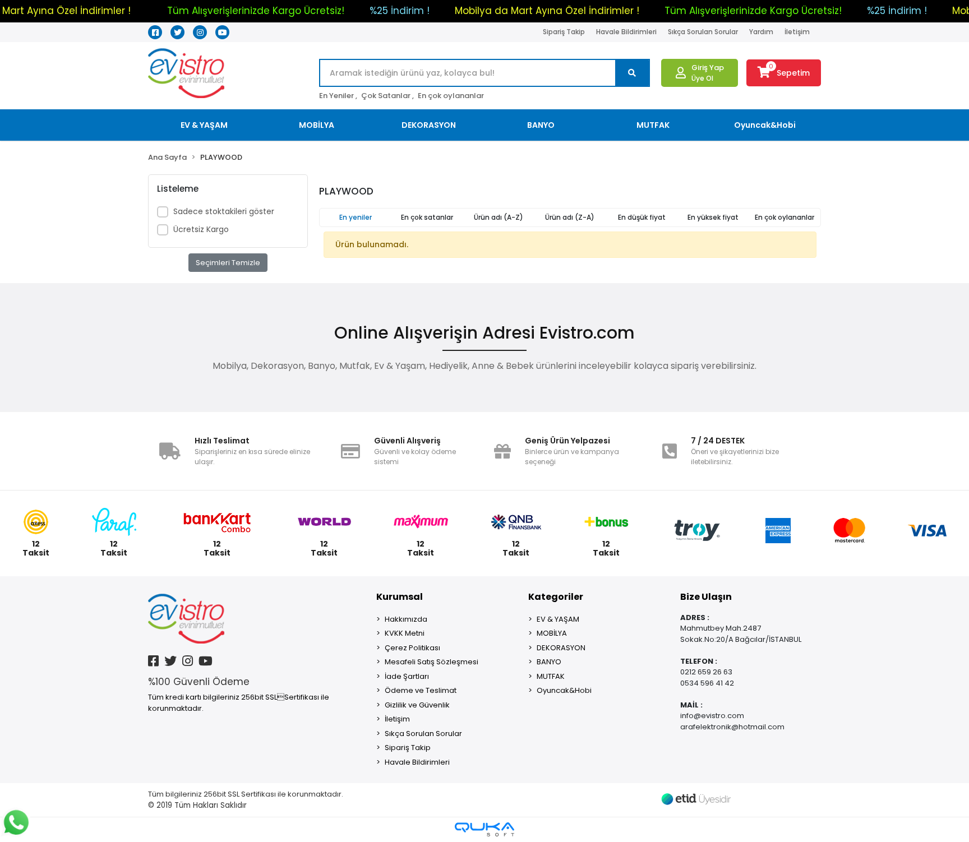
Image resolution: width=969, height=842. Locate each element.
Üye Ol (702, 78)
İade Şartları (407, 676)
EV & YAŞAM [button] (204, 125)
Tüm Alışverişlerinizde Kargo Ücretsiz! (255, 10)
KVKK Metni (404, 633)
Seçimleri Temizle (228, 262)
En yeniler (355, 217)
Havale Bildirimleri (626, 31)
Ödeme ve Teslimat (420, 690)
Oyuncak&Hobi (564, 690)
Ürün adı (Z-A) (569, 217)
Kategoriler (555, 596)
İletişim (797, 31)
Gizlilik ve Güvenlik (417, 705)
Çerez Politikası (412, 647)
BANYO (549, 661)
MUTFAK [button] (653, 125)
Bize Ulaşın (706, 596)
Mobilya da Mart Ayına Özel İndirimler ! (547, 10)
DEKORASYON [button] (429, 125)
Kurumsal (399, 596)
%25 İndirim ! (400, 10)
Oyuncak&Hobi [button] (765, 125)
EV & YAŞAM (558, 619)
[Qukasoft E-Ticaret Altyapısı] (484, 829)
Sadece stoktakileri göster (223, 211)
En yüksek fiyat (713, 217)
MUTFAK (551, 676)
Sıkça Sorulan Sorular (703, 31)
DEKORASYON (561, 647)
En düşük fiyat (642, 217)
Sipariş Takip (564, 31)
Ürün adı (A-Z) (498, 217)
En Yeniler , (338, 95)
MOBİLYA (552, 633)
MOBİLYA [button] (316, 125)
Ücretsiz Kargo (201, 229)
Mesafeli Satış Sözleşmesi (431, 661)
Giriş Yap (707, 67)
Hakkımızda (406, 619)
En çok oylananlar (451, 95)
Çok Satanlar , (387, 95)
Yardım (761, 31)
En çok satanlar (427, 217)
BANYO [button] (541, 125)
